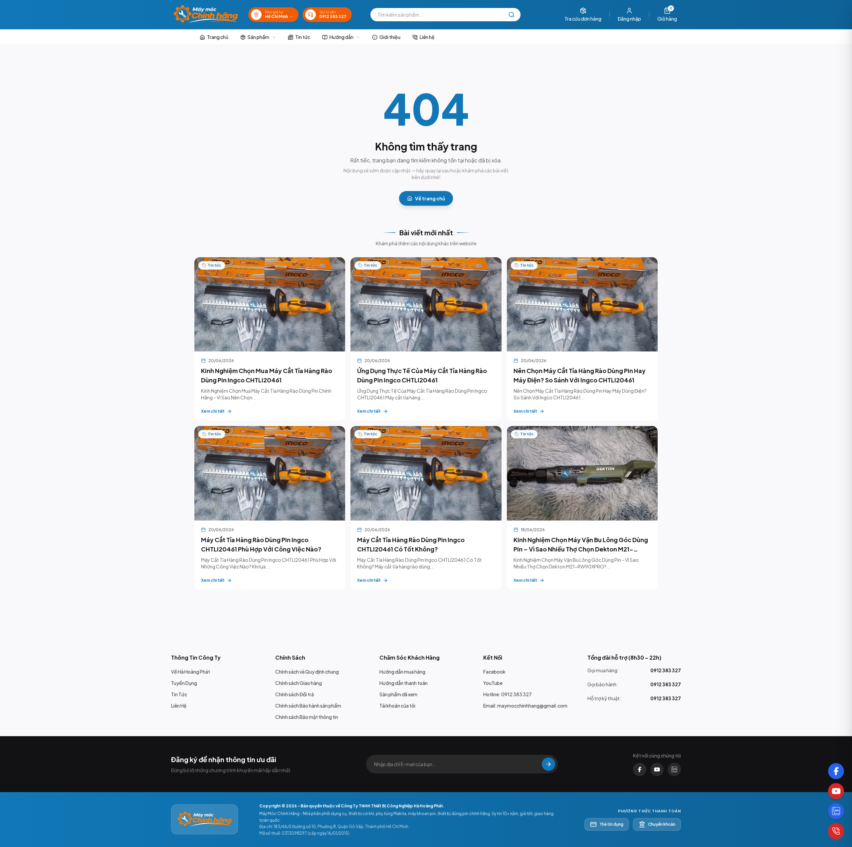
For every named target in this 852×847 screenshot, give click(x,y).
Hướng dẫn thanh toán (403, 683)
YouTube (493, 683)
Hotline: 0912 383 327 (507, 694)
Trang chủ (217, 37)
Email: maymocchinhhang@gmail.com (525, 706)
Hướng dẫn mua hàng (402, 672)
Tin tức (302, 37)
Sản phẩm (258, 37)
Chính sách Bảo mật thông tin (306, 717)
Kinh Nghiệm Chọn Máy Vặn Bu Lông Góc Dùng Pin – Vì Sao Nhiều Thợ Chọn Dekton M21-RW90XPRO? (581, 549)
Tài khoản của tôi (397, 706)
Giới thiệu (389, 37)
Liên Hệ (179, 706)
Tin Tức (179, 694)
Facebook (494, 672)
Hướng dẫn (341, 37)
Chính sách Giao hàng (298, 683)
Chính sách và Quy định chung (307, 672)
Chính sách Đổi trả (294, 694)
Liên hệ (427, 37)
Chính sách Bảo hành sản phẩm (308, 706)
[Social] (836, 771)
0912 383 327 (665, 670)
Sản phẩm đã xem (398, 694)
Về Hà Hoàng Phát (190, 672)
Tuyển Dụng (184, 683)
